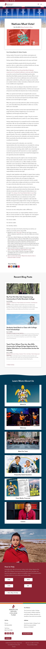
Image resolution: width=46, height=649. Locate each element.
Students (21, 353)
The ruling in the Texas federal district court (22, 193)
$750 (9, 579)
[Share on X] (16, 267)
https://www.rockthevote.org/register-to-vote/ (20, 249)
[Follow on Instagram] (8, 633)
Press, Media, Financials (23, 498)
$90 (28, 585)
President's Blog (28, 27)
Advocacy (23, 428)
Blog (22, 27)
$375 (28, 579)
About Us (23, 404)
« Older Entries (10, 364)
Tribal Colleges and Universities (23, 302)
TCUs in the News (27, 353)
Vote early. (19, 232)
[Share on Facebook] (14, 267)
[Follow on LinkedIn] (10, 633)
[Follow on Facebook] (6, 633)
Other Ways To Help (13, 592)
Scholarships (27, 633)
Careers (23, 521)
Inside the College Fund (12, 302)
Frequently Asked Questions (23, 475)
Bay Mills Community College (13, 353)
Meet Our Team (23, 451)
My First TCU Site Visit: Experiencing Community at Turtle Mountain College (20, 298)
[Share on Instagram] (19, 267)
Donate (8, 638)
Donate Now (7, 0)
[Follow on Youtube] (13, 633)
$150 (9, 585)
